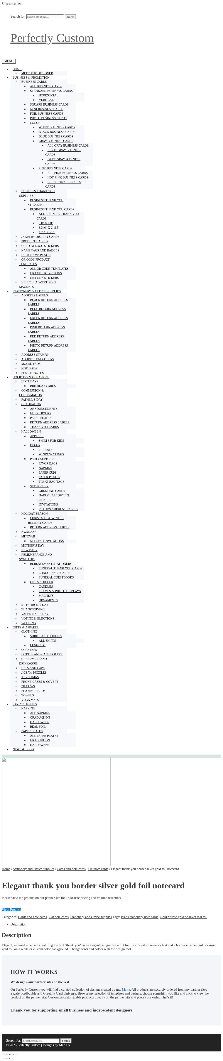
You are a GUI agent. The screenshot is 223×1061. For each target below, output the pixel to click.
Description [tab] (18, 924)
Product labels (34, 241)
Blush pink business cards (63, 184)
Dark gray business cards (62, 161)
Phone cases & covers (39, 681)
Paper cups (48, 472)
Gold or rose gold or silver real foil (183, 917)
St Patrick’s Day (34, 605)
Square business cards (49, 104)
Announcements (43, 408)
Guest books (40, 413)
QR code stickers (44, 277)
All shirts (47, 640)
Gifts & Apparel (26, 627)
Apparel (37, 436)
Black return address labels (48, 302)
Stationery (39, 486)
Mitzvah (28, 536)
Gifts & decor (41, 582)
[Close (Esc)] (16, 1054)
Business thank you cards (52, 209)
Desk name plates (36, 255)
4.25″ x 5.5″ (47, 232)
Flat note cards (98, 869)
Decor (35, 445)
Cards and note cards (71, 869)
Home (17, 69)
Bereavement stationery (51, 563)
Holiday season (34, 513)
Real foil (38, 726)
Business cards (34, 81)
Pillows (45, 449)
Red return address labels (46, 339)
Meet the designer (37, 73)
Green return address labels (48, 320)
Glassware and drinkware (33, 661)
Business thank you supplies (37, 193)
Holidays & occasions (31, 377)
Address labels (34, 295)
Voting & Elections (37, 618)
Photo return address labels (48, 348)
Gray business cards (56, 141)
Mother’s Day (32, 545)
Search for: (17, 16)
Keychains (30, 677)
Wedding (28, 623)
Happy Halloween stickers (53, 498)
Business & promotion (31, 77)
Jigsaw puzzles (34, 672)
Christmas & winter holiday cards (46, 520)
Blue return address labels (47, 311)
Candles (46, 586)
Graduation (31, 404)
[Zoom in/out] (3, 1054)
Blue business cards (56, 136)
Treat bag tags (51, 481)
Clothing (29, 631)
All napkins (40, 713)
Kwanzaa (29, 532)
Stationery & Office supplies (37, 291)
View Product (11, 909)
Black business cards (57, 132)
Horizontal (48, 95)
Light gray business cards (63, 152)
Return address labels (49, 422)
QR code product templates (34, 262)
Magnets (46, 595)
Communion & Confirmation (31, 393)
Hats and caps (33, 668)
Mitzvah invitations (47, 541)
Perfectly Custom (52, 38)
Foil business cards (46, 113)
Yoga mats (30, 700)
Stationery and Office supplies (33, 869)
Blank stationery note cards (139, 917)
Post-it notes (32, 373)
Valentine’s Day (35, 614)
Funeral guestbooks (56, 577)
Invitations (48, 504)
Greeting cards (52, 490)
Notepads (29, 368)
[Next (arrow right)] (8, 1058)
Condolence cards (54, 573)
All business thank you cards (58, 216)
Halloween (31, 431)
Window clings (51, 454)
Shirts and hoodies (46, 636)
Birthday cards (43, 386)
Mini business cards (46, 109)
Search (70, 16)
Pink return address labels (46, 330)
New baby (29, 550)
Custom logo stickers (40, 246)
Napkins (45, 468)
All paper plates (44, 735)
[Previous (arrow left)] (3, 1058)
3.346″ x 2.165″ (49, 227)
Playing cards (33, 690)
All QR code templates (49, 268)
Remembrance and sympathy (35, 557)
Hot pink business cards (67, 177)
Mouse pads (31, 363)
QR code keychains (46, 273)
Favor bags (48, 463)
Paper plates (40, 418)
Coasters (29, 649)
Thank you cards (44, 427)
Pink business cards (55, 168)
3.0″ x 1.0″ (46, 223)
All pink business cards (67, 173)
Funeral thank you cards (60, 568)
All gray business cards (68, 145)
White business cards (57, 127)
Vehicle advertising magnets (37, 285)
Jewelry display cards (40, 236)
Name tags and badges (40, 250)
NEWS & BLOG (23, 749)
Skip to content (12, 3)
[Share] (12, 1054)
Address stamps (34, 354)
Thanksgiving (33, 609)
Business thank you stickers (45, 203)
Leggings (38, 645)
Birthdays (29, 381)
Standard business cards (51, 91)
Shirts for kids (51, 440)
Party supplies (42, 459)
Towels (27, 695)
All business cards (46, 86)
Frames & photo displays (60, 591)
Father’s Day (32, 399)
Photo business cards (48, 118)
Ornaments (48, 600)
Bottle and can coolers (42, 654)
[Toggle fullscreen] (8, 1054)
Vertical (46, 100)
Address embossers (37, 359)
